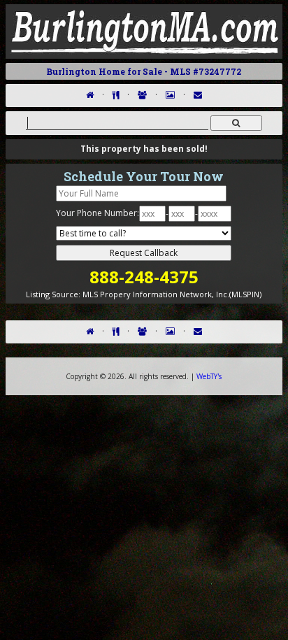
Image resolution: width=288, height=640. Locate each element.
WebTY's (209, 376)
